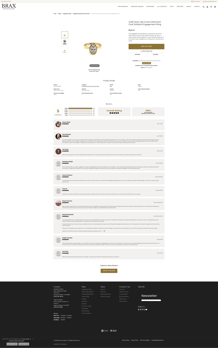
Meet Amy (103, 291)
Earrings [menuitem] (84, 299)
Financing (121, 289)
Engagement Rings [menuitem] (87, 289)
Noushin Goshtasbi (67, 214)
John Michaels (66, 134)
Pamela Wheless (67, 175)
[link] (6, 1)
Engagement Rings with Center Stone (81, 13)
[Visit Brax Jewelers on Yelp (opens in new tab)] (144, 309)
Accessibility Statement (157, 340)
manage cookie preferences (16, 340)
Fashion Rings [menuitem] (85, 296)
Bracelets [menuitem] (84, 303)
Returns (155, 54)
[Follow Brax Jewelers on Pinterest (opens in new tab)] (142, 309)
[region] (94, 42)
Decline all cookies (12, 344)
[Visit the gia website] (104, 331)
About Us (102, 289)
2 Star (66, 113)
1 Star (66, 115)
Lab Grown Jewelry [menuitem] (87, 306)
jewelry (59, 13)
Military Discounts (124, 291)
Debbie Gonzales (67, 238)
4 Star (66, 110)
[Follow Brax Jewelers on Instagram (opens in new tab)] (140, 309)
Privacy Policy (134, 340)
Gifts (172, 6)
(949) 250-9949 (94, 71)
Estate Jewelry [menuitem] (85, 311)
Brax (111, 86)
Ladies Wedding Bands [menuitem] (87, 291)
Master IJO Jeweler (105, 296)
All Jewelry (162, 6)
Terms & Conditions (145, 340)
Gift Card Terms (123, 301)
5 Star (66, 108)
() (94, 108)
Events (197, 6)
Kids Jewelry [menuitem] (85, 308)
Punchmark (63, 344)
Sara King (65, 251)
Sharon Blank (66, 122)
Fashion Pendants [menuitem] (86, 313)
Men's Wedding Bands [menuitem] (87, 294)
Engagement (123, 6)
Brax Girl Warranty (124, 296)
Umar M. (64, 188)
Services (180, 6)
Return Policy (122, 299)
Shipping (137, 54)
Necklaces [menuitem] (84, 301)
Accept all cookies (24, 344)
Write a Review (109, 270)
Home (55, 13)
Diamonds (150, 6)
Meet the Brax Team (105, 294)
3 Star (66, 111)
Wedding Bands (137, 6)
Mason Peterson (67, 201)
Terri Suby (65, 149)
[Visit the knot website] (113, 331)
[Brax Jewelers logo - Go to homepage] (9, 6)
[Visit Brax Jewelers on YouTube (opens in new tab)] (146, 309)
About (188, 6)
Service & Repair (123, 294)
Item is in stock (146, 63)
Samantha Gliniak (67, 161)
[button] (195, 1)
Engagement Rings (67, 13)
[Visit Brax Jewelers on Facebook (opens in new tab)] (138, 309)
